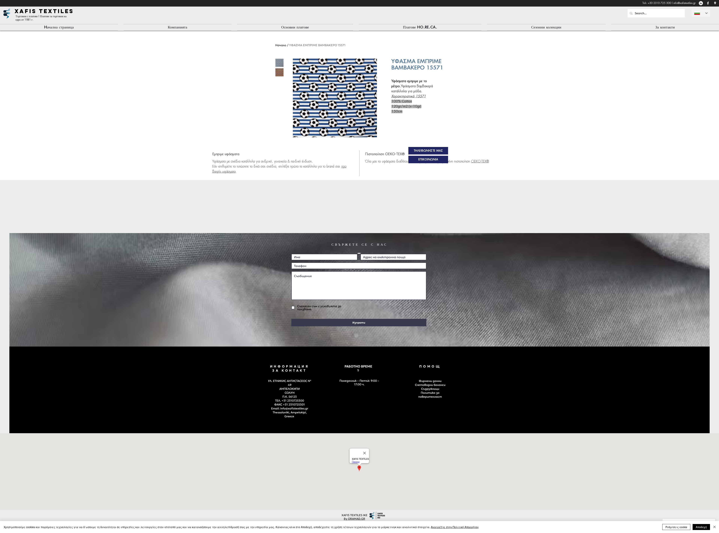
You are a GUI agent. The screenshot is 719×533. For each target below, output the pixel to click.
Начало (280, 45)
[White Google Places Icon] (715, 3)
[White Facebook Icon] (708, 3)
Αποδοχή (701, 527)
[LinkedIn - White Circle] (701, 3)
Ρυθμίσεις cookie (676, 527)
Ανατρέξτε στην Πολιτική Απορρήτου (455, 527)
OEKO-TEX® (480, 161)
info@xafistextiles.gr (685, 3)
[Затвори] (714, 527)
